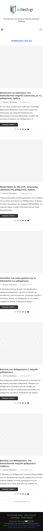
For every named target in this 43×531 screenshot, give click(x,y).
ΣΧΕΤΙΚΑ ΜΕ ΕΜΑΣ (15, 515)
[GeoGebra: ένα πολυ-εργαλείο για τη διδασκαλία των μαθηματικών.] (21, 252)
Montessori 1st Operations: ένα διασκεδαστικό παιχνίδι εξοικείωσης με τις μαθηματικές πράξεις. (20, 96)
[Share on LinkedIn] (25, 129)
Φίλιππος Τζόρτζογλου (10, 102)
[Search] (41, 29)
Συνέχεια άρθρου (8, 124)
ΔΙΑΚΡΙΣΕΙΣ (15, 518)
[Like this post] (15, 129)
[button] (3, 343)
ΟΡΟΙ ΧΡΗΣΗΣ (30, 515)
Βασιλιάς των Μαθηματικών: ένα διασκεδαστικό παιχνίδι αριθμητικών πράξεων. (18, 463)
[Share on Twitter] (20, 129)
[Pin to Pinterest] (23, 129)
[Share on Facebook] (17, 129)
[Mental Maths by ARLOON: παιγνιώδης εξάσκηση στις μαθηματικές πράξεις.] (21, 160)
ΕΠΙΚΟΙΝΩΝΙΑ (27, 518)
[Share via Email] (28, 129)
